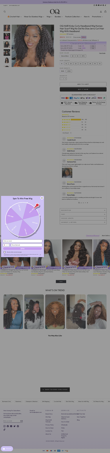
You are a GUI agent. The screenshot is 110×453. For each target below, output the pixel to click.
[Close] (42, 198)
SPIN (22, 249)
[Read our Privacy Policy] (40, 255)
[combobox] (6, 245)
